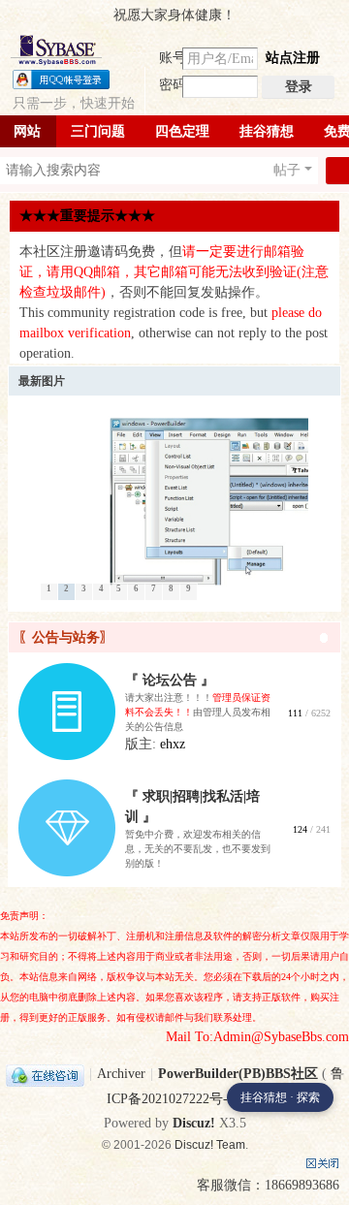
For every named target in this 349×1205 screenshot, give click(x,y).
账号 (172, 57)
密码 (172, 85)
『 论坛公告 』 (169, 680)
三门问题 (98, 131)
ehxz (172, 744)
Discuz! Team (209, 1145)
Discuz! (194, 1123)
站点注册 (293, 57)
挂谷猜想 (266, 131)
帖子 (287, 170)
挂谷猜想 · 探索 (280, 1097)
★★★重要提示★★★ (87, 215)
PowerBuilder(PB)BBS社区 (238, 1073)
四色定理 (182, 131)
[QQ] (45, 1073)
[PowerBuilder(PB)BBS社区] (56, 50)
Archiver (121, 1073)
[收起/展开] (324, 638)
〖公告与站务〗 (65, 637)
